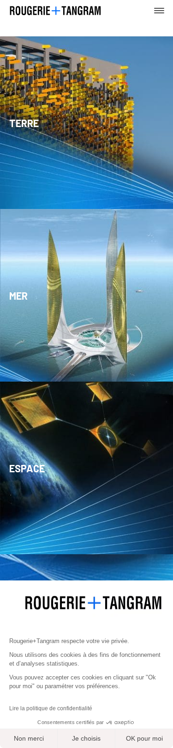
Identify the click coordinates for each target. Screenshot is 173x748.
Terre (24, 122)
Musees (41, 149)
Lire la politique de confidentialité (50, 708)
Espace (27, 468)
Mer (18, 295)
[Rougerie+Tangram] (55, 10)
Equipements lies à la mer (76, 321)
